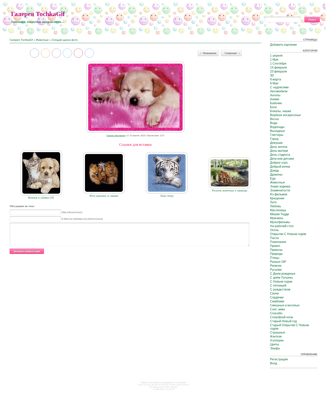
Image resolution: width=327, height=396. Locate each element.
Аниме (274, 99)
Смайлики (277, 301)
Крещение (277, 198)
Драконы (276, 174)
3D (272, 75)
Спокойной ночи (281, 317)
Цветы (274, 344)
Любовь (275, 206)
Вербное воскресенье (285, 115)
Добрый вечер (280, 166)
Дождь (274, 170)
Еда (273, 178)
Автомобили (278, 91)
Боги (273, 107)
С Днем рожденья (282, 273)
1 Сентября (278, 63)
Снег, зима (277, 309)
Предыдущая (209, 53)
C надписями (279, 87)
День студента (280, 154)
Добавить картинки (283, 44)
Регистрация (279, 359)
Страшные (277, 332)
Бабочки (276, 103)
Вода (273, 123)
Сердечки (276, 297)
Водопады (277, 127)
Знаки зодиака (280, 186)
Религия (275, 265)
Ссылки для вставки (135, 144)
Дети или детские (282, 158)
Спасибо (276, 313)
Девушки (276, 142)
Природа (276, 253)
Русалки (276, 269)
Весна (274, 119)
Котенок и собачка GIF (41, 197)
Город (274, 138)
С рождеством (280, 289)
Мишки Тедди (279, 214)
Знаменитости (280, 190)
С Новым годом (281, 281)
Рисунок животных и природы (229, 190)
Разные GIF (278, 261)
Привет (275, 245)
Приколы (276, 249)
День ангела (278, 146)
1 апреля (276, 55)
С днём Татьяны (281, 277)
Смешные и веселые (285, 305)
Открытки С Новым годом (288, 234)
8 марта (275, 79)
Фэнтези (276, 336)
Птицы (274, 257)
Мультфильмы (280, 222)
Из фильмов (278, 194)
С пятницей (278, 285)
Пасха (274, 238)
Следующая (231, 53)
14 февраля (278, 67)
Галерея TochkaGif (38, 13)
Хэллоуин (277, 340)
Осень (274, 230)
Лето (273, 202)
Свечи (274, 293)
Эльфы (275, 348)
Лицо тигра (166, 195)
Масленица (278, 210)
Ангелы (275, 95)
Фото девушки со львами (104, 195)
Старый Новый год (283, 321)
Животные (42, 39)
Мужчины (276, 218)
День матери (279, 150)
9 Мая (274, 83)
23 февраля (278, 71)
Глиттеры (276, 134)
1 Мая (274, 59)
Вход (273, 363)
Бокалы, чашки (280, 111)
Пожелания (278, 241)
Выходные (277, 131)
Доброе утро (279, 162)
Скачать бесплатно (116, 135)
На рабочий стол (282, 226)
